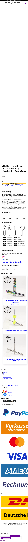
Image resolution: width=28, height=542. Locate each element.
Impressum (5, 372)
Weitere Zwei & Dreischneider (12, 262)
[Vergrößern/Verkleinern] (0, 540)
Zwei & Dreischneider (13, 185)
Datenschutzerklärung (7, 374)
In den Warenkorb (14, 183)
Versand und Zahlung (7, 378)
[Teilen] (3, 540)
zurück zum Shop (14, 535)
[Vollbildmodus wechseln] (1, 540)
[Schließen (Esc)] (4, 540)
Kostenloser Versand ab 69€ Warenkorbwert (13, 0)
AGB (4, 373)
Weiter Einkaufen (6, 538)
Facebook (6, 259)
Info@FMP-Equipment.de (12, 385)
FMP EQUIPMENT (13, 2)
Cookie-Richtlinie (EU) (8, 375)
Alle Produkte (20, 184)
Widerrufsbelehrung (7, 377)
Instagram (6, 256)
